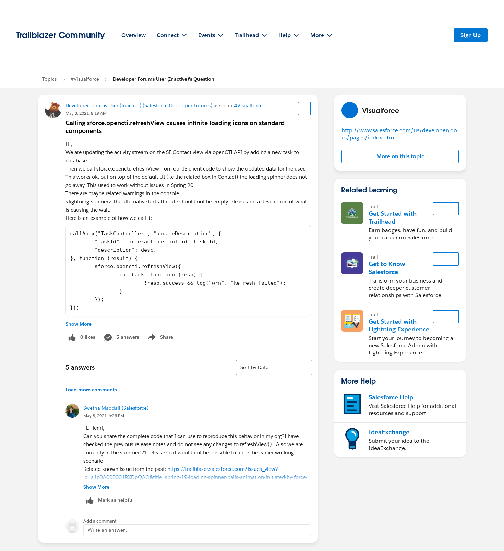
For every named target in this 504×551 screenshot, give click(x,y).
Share (159, 338)
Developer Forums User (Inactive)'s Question (163, 79)
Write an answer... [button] (108, 530)
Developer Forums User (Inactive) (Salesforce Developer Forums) (138, 105)
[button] (400, 156)
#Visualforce (84, 79)
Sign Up (470, 35)
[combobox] (274, 367)
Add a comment (100, 521)
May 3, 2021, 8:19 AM (86, 113)
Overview (133, 35)
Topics (49, 79)
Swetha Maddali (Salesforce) (115, 408)
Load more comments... (93, 390)
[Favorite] (304, 108)
